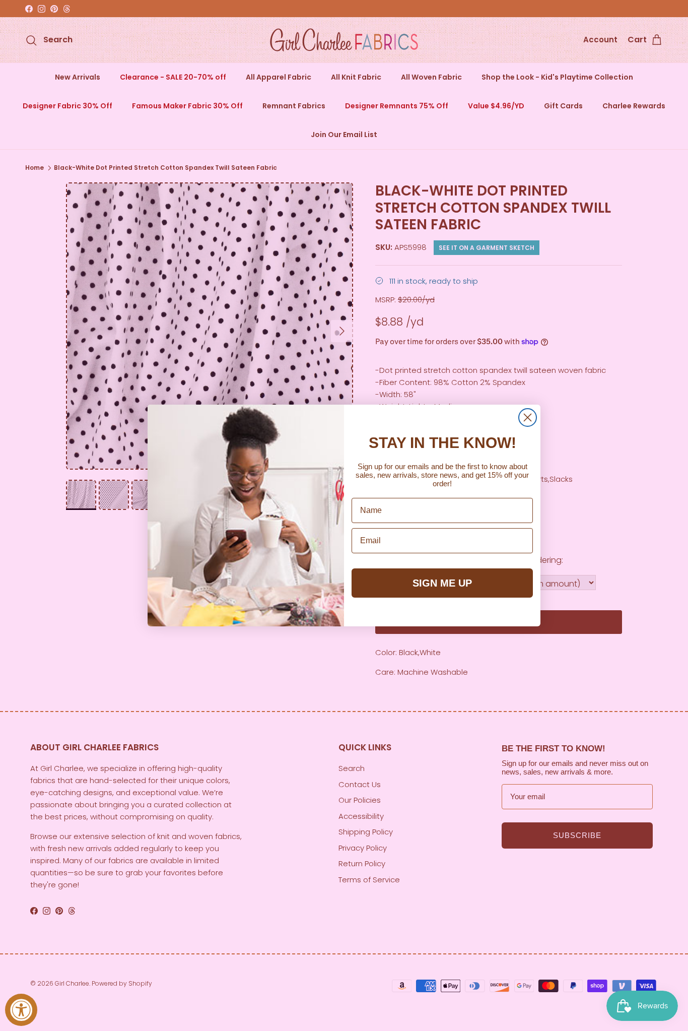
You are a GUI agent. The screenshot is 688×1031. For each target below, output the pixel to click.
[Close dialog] (527, 417)
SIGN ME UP (442, 583)
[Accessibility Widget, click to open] (21, 1010)
